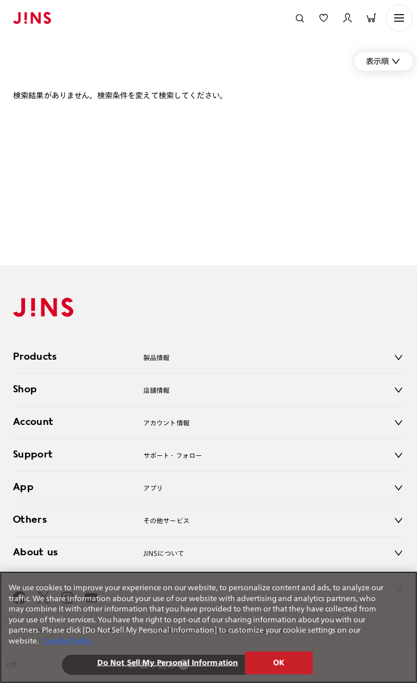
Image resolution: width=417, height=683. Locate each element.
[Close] (400, 589)
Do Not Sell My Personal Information (167, 662)
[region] (208, 627)
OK (279, 662)
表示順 (377, 61)
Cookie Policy (67, 640)
